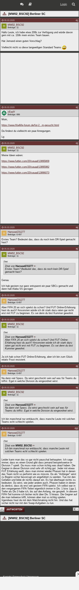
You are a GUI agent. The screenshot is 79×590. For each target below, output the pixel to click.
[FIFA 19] (30, 4)
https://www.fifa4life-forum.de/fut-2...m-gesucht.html (30, 125)
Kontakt (7, 576)
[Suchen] (74, 4)
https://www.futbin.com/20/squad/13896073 (25, 172)
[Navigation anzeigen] (4, 14)
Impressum (33, 576)
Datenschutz (19, 576)
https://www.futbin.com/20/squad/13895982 (25, 166)
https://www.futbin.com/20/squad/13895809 (25, 161)
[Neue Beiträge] (22, 4)
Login (63, 4)
